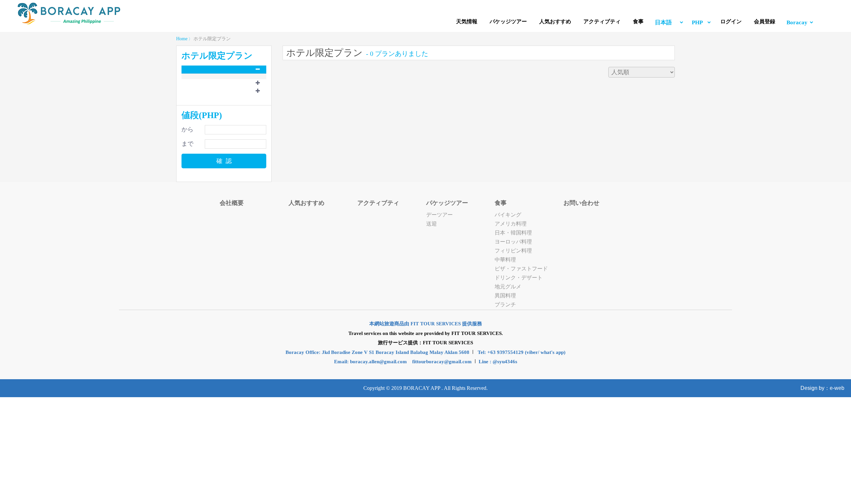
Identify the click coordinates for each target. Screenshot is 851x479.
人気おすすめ (555, 21)
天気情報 (466, 21)
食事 (638, 21)
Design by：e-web (822, 388)
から (187, 129)
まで (187, 143)
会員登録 (764, 21)
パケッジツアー (508, 21)
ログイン (731, 21)
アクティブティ (602, 21)
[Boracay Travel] (69, 23)
